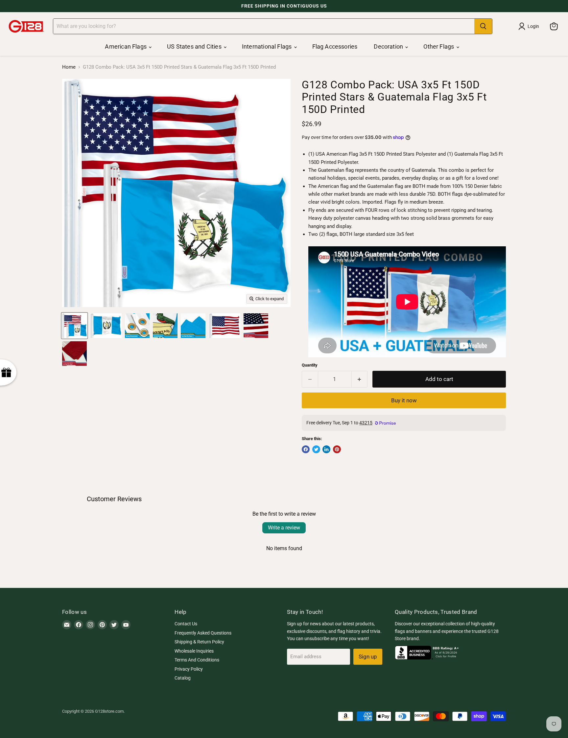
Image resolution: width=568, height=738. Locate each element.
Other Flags (439, 46)
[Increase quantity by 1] (360, 379)
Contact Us (186, 623)
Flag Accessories (335, 46)
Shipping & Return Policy (199, 641)
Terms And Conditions (197, 659)
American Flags (126, 46)
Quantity (310, 365)
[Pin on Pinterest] (337, 449)
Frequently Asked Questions (203, 633)
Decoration (389, 46)
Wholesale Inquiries (194, 651)
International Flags (267, 46)
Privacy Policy (189, 669)
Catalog (183, 678)
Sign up (368, 656)
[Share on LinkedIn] (326, 449)
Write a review (284, 528)
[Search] (483, 26)
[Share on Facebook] (306, 449)
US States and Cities (195, 46)
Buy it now (404, 400)
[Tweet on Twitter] (316, 449)
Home (69, 67)
